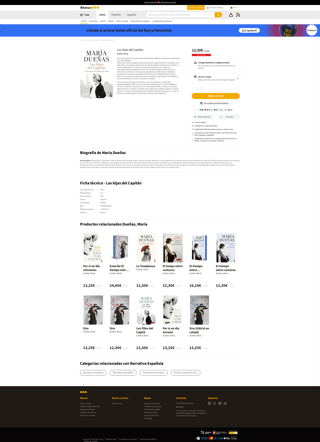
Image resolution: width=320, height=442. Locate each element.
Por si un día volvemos (91, 268)
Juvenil (102, 21)
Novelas (89, 40)
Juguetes (131, 14)
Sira (85, 328)
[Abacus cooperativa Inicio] (90, 9)
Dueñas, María (122, 53)
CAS (239, 8)
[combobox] (172, 14)
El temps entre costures (173, 268)
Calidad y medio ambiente (90, 406)
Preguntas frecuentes (152, 403)
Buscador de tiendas (87, 409)
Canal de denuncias (151, 415)
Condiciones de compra (153, 406)
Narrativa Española (108, 40)
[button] (231, 15)
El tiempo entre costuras (226, 268)
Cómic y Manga (122, 21)
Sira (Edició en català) (199, 330)
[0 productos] (238, 16)
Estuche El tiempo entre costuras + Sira (120, 270)
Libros (102, 14)
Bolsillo (96, 40)
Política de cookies (151, 412)
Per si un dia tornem (171, 330)
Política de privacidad (152, 409)
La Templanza (145, 266)
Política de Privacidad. (188, 415)
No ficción (93, 21)
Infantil (111, 21)
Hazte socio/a (117, 403)
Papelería (116, 14)
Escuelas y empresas (196, 7)
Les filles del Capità (144, 330)
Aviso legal (148, 418)
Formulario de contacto (185, 403)
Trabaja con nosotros (88, 412)
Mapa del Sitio (111, 439)
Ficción (84, 21)
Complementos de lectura (162, 21)
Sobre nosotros (86, 403)
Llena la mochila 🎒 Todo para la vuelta (160, 2)
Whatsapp (180, 407)
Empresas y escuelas (87, 415)
